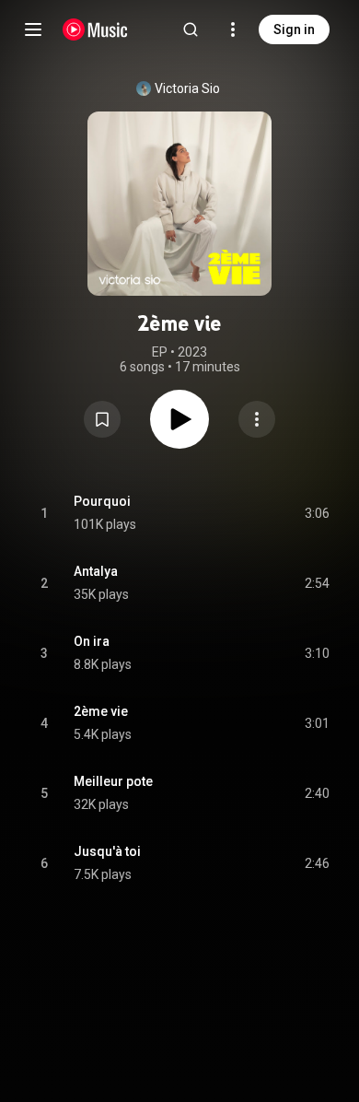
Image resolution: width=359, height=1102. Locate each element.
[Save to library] (102, 419)
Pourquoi (102, 501)
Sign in (294, 29)
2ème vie (101, 711)
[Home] (95, 29)
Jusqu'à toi (107, 851)
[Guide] (33, 29)
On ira (92, 641)
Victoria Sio (187, 88)
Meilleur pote (113, 781)
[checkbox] (317, 513)
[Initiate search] (190, 29)
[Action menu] (256, 419)
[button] (102, 419)
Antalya (96, 571)
